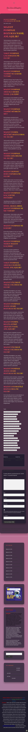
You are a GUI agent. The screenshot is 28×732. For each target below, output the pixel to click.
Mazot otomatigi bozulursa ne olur (10, 419)
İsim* (4, 492)
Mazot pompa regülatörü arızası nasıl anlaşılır (12, 423)
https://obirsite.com (6, 528)
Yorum (5, 478)
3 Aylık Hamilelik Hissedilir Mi (11, 668)
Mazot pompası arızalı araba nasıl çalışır (11, 426)
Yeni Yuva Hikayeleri (14, 8)
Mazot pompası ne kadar (8, 435)
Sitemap (16, 530)
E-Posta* (5, 498)
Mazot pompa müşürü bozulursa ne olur (11, 421)
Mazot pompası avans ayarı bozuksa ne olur (12, 428)
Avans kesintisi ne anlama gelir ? (12, 557)
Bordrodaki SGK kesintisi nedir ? (11, 560)
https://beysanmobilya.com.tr (17, 528)
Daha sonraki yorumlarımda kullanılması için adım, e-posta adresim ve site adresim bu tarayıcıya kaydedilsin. (14, 512)
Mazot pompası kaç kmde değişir (10, 433)
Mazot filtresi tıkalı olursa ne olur (10, 416)
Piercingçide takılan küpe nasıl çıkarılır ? (13, 566)
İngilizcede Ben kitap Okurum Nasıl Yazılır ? (13, 563)
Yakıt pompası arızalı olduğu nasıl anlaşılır (11, 447)
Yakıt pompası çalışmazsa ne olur (10, 450)
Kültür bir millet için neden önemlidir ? (12, 572)
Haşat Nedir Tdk (9, 678)
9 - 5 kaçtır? (6, 515)
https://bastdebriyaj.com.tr (8, 530)
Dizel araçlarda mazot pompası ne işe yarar (12, 411)
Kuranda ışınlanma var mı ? (11, 551)
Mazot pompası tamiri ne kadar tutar (10, 445)
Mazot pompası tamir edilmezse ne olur (11, 440)
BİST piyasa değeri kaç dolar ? (11, 569)
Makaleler (8, 409)
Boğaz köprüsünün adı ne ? (11, 554)
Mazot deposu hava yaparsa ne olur (10, 414)
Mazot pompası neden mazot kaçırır (10, 438)
